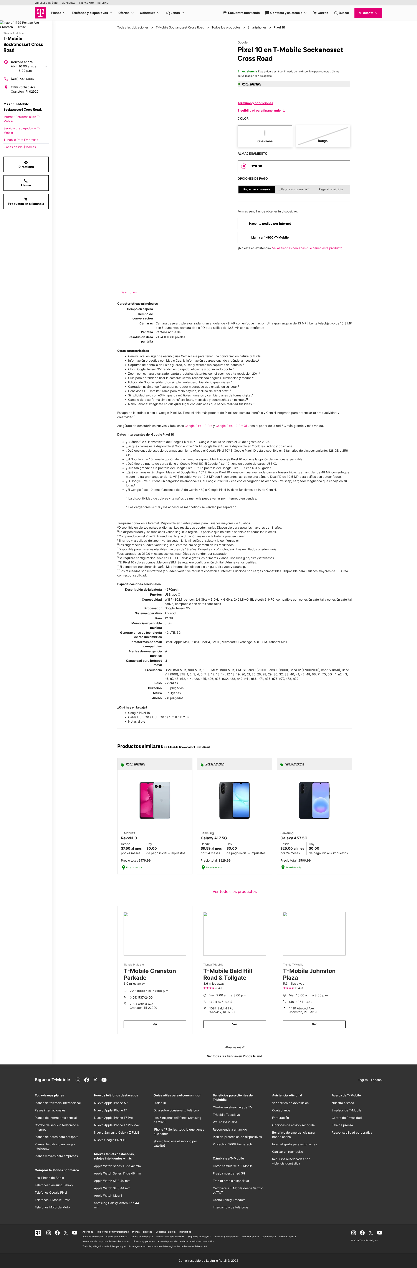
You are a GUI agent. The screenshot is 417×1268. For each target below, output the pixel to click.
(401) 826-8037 (220, 1002)
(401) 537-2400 (141, 997)
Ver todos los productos (235, 891)
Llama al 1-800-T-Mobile (270, 237)
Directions (26, 164)
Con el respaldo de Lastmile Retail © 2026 (208, 1260)
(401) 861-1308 (300, 1002)
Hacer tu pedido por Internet (270, 223)
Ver (154, 1024)
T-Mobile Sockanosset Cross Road (180, 27)
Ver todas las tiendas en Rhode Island (234, 1056)
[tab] (128, 292)
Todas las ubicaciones (133, 27)
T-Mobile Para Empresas (20, 140)
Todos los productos (226, 27)
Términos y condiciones (255, 103)
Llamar (26, 183)
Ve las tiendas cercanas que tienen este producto (307, 248)
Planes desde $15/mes (19, 147)
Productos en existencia (26, 201)
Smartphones (257, 27)
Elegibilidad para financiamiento (262, 110)
